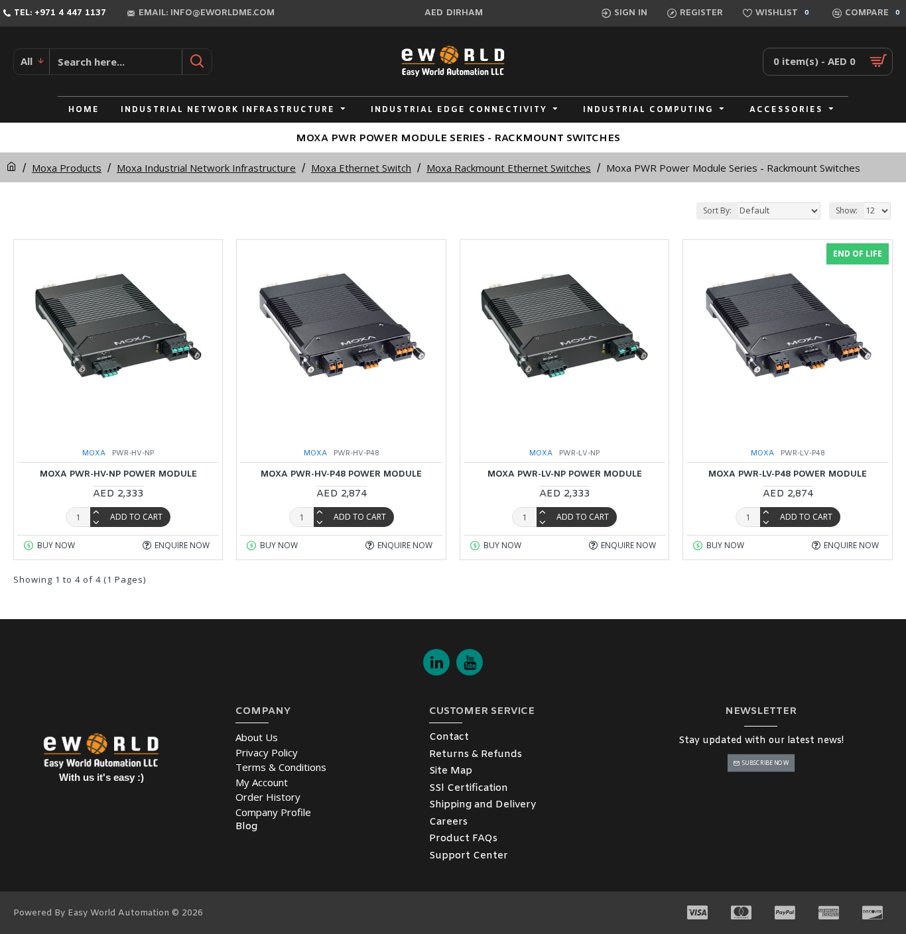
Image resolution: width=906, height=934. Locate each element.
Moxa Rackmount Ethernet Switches (508, 167)
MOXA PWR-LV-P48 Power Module (787, 474)
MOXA (93, 453)
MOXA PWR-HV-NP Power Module (118, 474)
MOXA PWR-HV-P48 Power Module (341, 474)
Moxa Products (66, 167)
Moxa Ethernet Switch (361, 167)
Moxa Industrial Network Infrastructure (206, 167)
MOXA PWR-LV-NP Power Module (564, 474)
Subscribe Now (765, 762)
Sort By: (717, 210)
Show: (847, 210)
